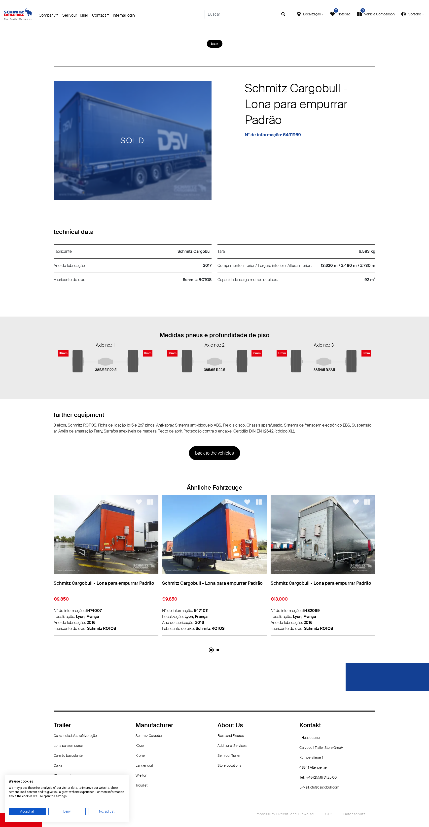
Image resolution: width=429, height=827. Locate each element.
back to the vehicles (214, 453)
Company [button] (47, 15)
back (214, 43)
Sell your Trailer (75, 15)
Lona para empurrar (68, 745)
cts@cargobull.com (324, 787)
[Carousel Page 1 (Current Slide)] (211, 650)
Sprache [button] (414, 14)
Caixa (58, 765)
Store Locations (229, 765)
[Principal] (18, 13)
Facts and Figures (230, 735)
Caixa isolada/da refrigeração (75, 735)
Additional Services (232, 745)
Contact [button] (99, 15)
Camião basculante (68, 755)
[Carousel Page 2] (218, 650)
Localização (312, 14)
